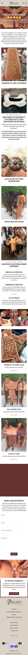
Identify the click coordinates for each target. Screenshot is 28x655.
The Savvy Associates (17, 653)
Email (3, 522)
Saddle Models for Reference (14, 617)
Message (4, 538)
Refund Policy (14, 622)
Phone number (6, 530)
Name (3, 515)
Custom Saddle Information (14, 612)
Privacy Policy (14, 625)
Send (14, 553)
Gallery (14, 614)
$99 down (14, 294)
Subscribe (14, 635)
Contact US (14, 630)
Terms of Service (14, 628)
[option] (14, 17)
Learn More (14, 370)
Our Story (14, 609)
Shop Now (14, 593)
